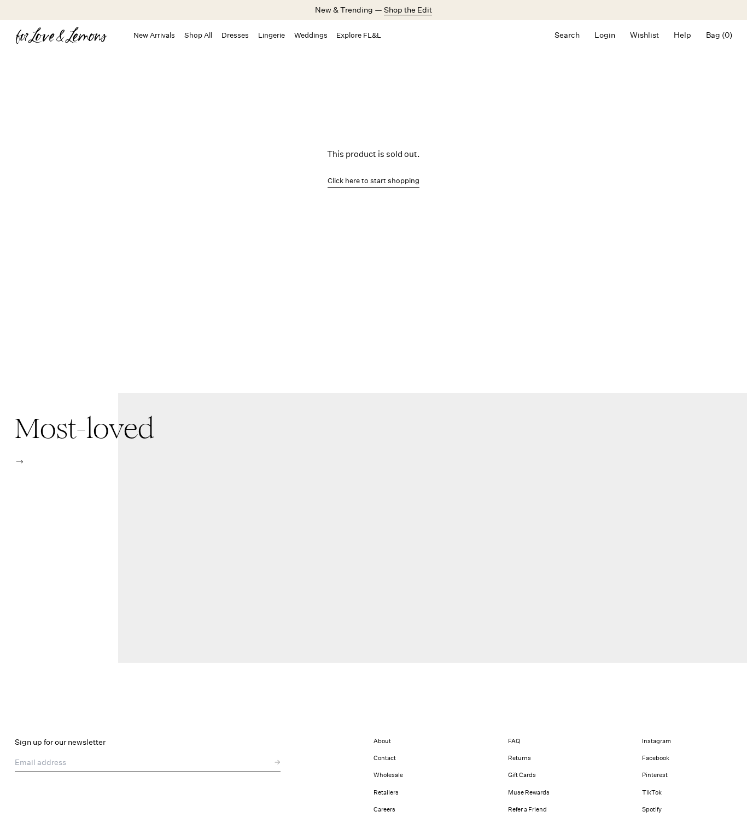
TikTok (652, 793)
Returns (519, 758)
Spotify (652, 809)
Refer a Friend (527, 809)
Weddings (311, 35)
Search (567, 35)
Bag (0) (719, 35)
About (382, 741)
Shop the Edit (408, 10)
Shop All (198, 35)
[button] (19, 461)
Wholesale (388, 775)
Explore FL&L (358, 35)
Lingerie (271, 35)
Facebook (655, 758)
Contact (385, 758)
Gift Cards (522, 775)
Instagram (656, 741)
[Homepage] (67, 35)
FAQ (514, 741)
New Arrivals (154, 35)
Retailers (386, 793)
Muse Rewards (529, 793)
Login (604, 35)
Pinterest (655, 775)
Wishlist (644, 35)
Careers (384, 809)
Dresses (235, 35)
